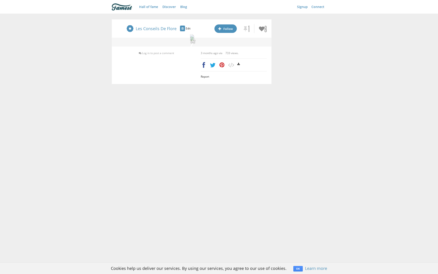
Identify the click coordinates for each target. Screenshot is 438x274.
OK (298, 268)
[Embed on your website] (231, 65)
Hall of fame (148, 7)
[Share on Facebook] (203, 65)
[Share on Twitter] (213, 65)
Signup (302, 7)
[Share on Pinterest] (222, 65)
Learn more (316, 268)
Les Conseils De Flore (156, 28)
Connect (317, 7)
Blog (183, 7)
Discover (169, 7)
